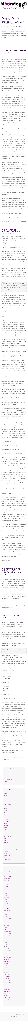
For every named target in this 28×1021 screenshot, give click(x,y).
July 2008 (6, 923)
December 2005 (7, 955)
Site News (6, 844)
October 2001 (7, 989)
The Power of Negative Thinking (11, 231)
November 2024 (7, 872)
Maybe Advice (7, 819)
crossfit (21, 605)
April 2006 (6, 946)
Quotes (5, 834)
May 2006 (6, 944)
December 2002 (7, 980)
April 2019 (6, 889)
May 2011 (6, 901)
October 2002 (7, 985)
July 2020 (6, 884)
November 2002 (7, 983)
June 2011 (6, 899)
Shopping (6, 842)
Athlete (5, 795)
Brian (12, 23)
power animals (8, 607)
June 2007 (6, 927)
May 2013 (6, 895)
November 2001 (7, 987)
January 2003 (7, 978)
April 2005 (6, 972)
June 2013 (6, 893)
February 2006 (7, 951)
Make (5, 817)
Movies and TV (7, 821)
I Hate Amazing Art (8, 775)
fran (2, 759)
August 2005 (6, 963)
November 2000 (7, 995)
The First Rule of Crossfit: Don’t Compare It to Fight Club (12, 572)
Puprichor (6, 781)
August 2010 (6, 906)
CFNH (12, 670)
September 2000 (7, 997)
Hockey (5, 810)
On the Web (6, 823)
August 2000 (6, 1000)
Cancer (5, 798)
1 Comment (17, 54)
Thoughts (6, 851)
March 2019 (6, 891)
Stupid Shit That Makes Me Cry (10, 849)
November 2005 (7, 957)
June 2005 (6, 968)
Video (5, 857)
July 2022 (6, 882)
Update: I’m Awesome (12, 22)
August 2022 (6, 880)
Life (13, 42)
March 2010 (6, 908)
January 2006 (7, 953)
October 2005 (7, 959)
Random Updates (7, 836)
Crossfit (9, 42)
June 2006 (6, 942)
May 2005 (6, 970)
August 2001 (6, 993)
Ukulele (5, 853)
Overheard (6, 825)
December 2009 (7, 910)
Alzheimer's (6, 793)
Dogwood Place (7, 804)
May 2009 (6, 916)
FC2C (5, 806)
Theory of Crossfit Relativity (12, 616)
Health (13, 221)
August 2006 (6, 938)
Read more (4, 600)
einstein (23, 757)
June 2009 (6, 914)
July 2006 (6, 940)
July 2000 (6, 1002)
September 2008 (7, 921)
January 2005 (7, 976)
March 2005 (6, 974)
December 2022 (7, 874)
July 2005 (6, 965)
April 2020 (6, 887)
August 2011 (6, 897)
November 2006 (7, 933)
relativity (6, 759)
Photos (5, 830)
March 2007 (6, 929)
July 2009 (6, 912)
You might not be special (9, 777)
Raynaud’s (18, 61)
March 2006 (6, 948)
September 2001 (7, 991)
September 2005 (7, 961)
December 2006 (7, 931)
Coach (5, 800)
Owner (5, 827)
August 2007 (6, 925)
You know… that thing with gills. (13, 51)
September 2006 (7, 936)
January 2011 (7, 904)
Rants (17, 221)
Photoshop (6, 832)
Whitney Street (7, 859)
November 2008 (7, 919)
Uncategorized (7, 855)
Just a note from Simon (9, 779)
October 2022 (7, 878)
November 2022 (7, 876)
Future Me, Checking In (8, 772)
